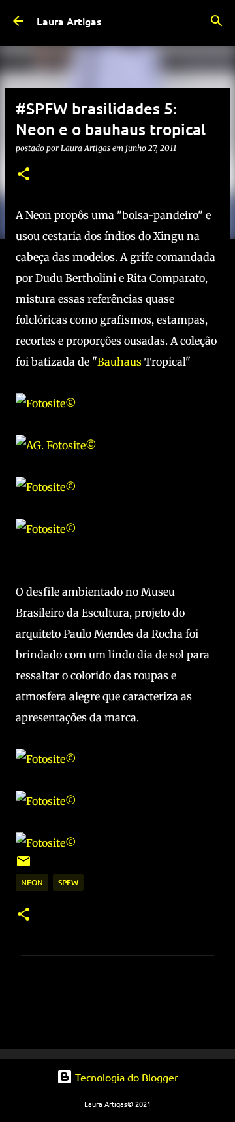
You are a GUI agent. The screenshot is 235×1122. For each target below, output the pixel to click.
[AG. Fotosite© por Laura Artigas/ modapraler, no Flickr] (56, 445)
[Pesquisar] (217, 21)
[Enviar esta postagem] (23, 866)
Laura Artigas (69, 21)
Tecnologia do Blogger (125, 1076)
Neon (32, 882)
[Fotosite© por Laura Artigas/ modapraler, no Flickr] (46, 403)
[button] (23, 175)
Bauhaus (119, 361)
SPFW (68, 882)
